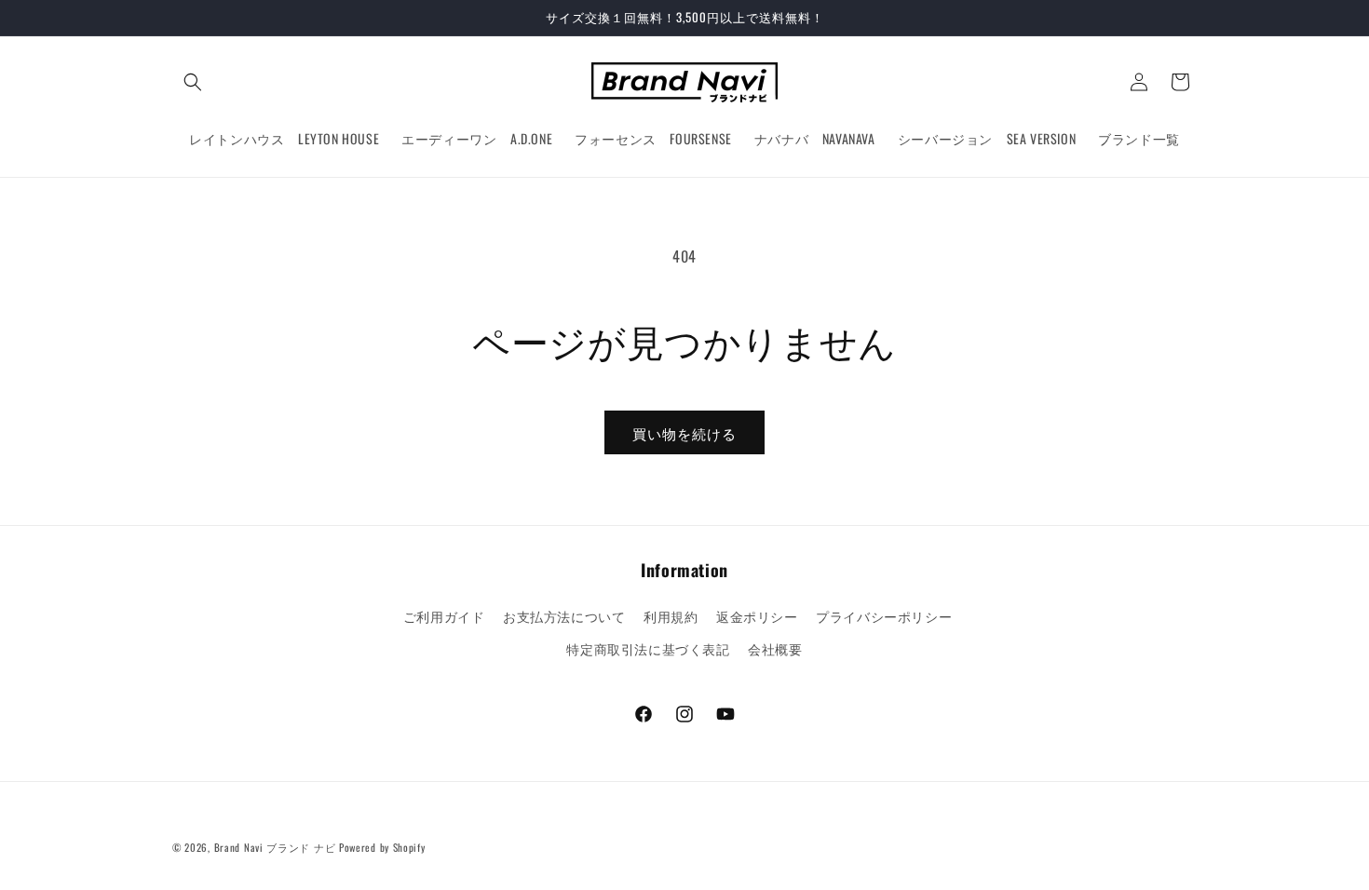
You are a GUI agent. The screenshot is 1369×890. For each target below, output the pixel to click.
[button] (192, 81)
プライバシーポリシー (884, 616)
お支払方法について (564, 616)
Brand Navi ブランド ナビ (275, 847)
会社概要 (775, 648)
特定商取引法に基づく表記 (647, 648)
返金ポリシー (757, 616)
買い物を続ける (684, 433)
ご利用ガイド (444, 616)
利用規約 (671, 616)
